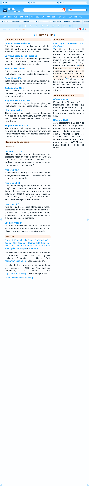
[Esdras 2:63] (86, 225)
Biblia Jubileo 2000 (14, 88)
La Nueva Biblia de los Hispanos (21, 56)
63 (66, 79)
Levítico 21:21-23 (13, 151)
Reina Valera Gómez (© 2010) (19, 278)
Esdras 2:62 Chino (34, 246)
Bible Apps (22, 248)
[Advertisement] (44, 297)
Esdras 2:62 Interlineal (15, 240)
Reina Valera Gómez (15, 68)
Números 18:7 (12, 204)
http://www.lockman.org (15, 261)
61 (54, 48)
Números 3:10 (12, 170)
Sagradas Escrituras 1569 (17, 100)
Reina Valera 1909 (13, 78)
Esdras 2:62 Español (15, 243)
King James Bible (13, 110)
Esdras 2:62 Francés (38, 243)
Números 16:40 (12, 183)
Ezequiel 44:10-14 (13, 223)
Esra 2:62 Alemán (13, 246)
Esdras (10, 29)
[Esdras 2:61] (3, 225)
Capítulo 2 (17, 29)
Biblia (4, 29)
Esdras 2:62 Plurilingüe (38, 240)
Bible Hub (33, 248)
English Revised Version (17, 125)
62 (78, 65)
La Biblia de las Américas (17, 43)
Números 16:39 (60, 99)
